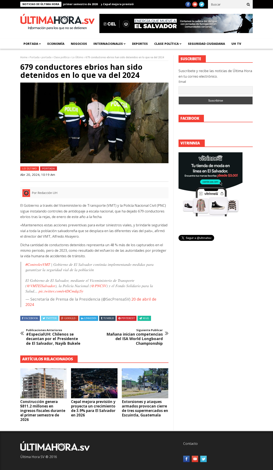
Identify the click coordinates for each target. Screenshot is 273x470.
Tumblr (108, 318)
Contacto (190, 443)
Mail (146, 318)
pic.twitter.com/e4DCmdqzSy (61, 291)
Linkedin (90, 318)
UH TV (236, 44)
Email (182, 82)
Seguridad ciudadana (206, 44)
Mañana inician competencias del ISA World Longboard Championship (134, 337)
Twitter (51, 318)
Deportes (140, 44)
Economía (55, 44)
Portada (34, 57)
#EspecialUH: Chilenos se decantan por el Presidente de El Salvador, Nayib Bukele (53, 337)
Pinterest (128, 318)
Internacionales (108, 44)
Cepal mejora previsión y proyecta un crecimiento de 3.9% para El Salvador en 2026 (93, 408)
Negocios (79, 44)
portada (30, 44)
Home (24, 57)
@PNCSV (98, 285)
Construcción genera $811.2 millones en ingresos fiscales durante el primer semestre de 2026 (42, 410)
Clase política (166, 44)
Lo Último (77, 57)
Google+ (70, 318)
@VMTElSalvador (41, 285)
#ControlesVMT (37, 264)
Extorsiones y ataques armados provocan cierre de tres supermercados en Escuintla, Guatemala (145, 408)
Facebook (31, 318)
